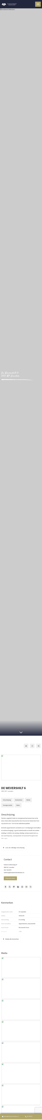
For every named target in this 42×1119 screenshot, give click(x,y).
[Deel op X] (9, 887)
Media (28, 800)
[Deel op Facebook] (5, 887)
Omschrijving (7, 800)
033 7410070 (29, 1116)
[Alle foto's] (26, 746)
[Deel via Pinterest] (13, 887)
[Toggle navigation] (38, 4)
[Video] (32, 746)
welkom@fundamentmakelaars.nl (11, 1116)
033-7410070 (7, 870)
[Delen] (38, 746)
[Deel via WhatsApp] (22, 887)
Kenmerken (18, 800)
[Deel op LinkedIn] (18, 887)
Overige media (7, 805)
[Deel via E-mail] (26, 887)
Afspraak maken (10, 878)
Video (18, 805)
